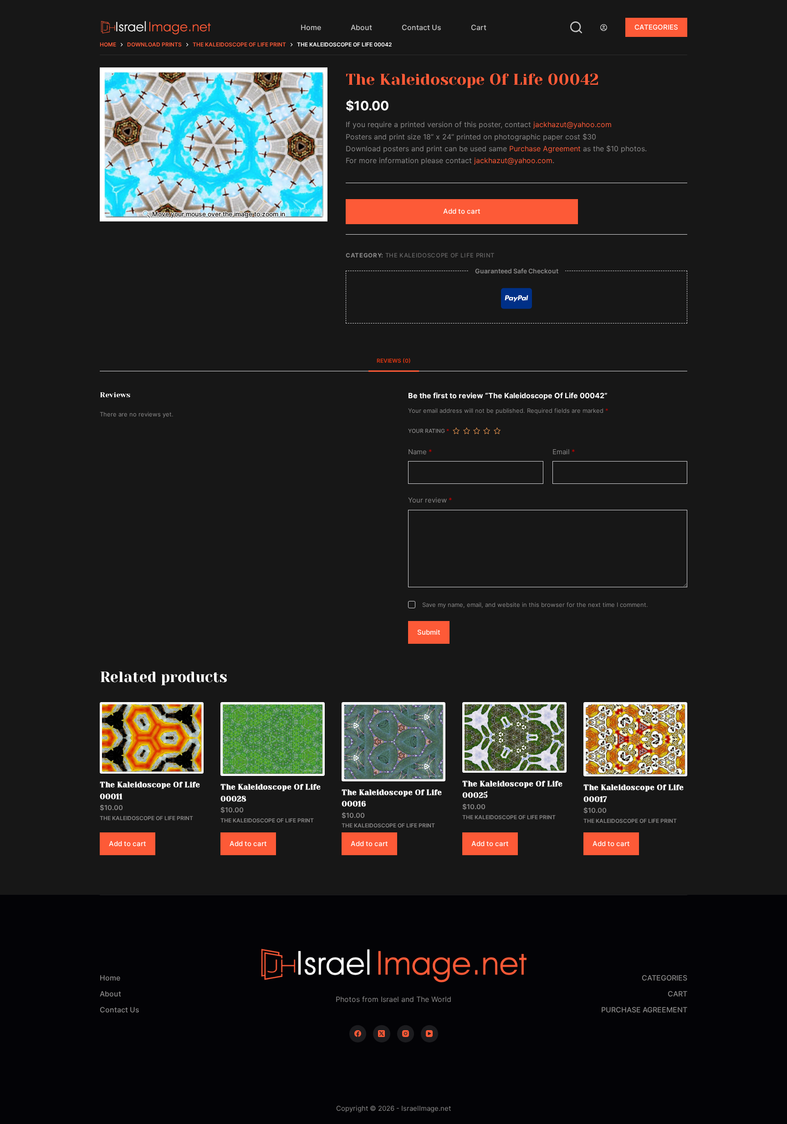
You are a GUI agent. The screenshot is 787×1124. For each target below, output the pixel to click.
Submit (428, 632)
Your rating (428, 430)
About (361, 27)
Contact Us (421, 27)
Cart (478, 27)
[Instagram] (405, 1033)
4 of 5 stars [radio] (486, 431)
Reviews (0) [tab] (394, 360)
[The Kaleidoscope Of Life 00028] (272, 739)
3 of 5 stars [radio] (476, 431)
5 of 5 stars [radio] (497, 431)
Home (311, 27)
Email (563, 451)
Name (420, 451)
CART (677, 993)
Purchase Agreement (545, 148)
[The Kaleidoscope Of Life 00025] (514, 737)
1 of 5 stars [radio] (456, 431)
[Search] (576, 27)
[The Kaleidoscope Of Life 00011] (152, 738)
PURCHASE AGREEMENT (644, 1009)
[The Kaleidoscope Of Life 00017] (635, 739)
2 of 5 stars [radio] (466, 431)
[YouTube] (429, 1033)
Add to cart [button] (127, 843)
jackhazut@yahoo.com (572, 124)
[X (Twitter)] (381, 1033)
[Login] (603, 27)
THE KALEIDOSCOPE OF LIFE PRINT (440, 255)
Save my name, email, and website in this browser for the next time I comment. (535, 604)
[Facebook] (358, 1033)
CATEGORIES (656, 27)
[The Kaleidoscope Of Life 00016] (393, 741)
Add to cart (461, 211)
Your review (430, 500)
